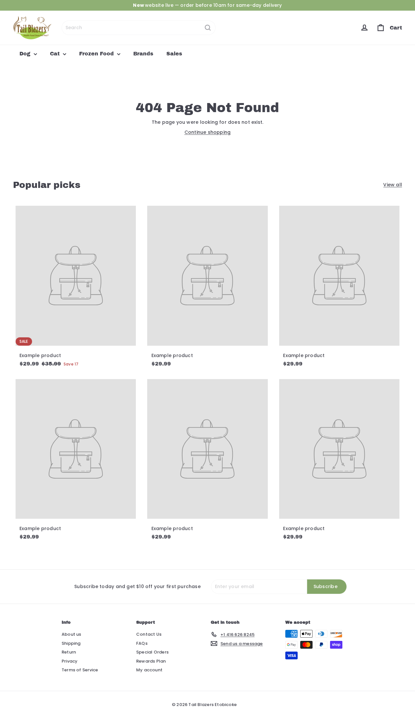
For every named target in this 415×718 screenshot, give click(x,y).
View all (392, 184)
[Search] (208, 27)
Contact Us (148, 634)
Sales (174, 53)
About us (71, 634)
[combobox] (139, 27)
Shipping (71, 643)
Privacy (69, 661)
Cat (55, 53)
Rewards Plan (151, 661)
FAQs (142, 643)
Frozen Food (97, 53)
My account (149, 670)
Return (69, 652)
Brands (143, 53)
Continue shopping (207, 132)
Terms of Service (80, 670)
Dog (25, 53)
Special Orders (152, 652)
